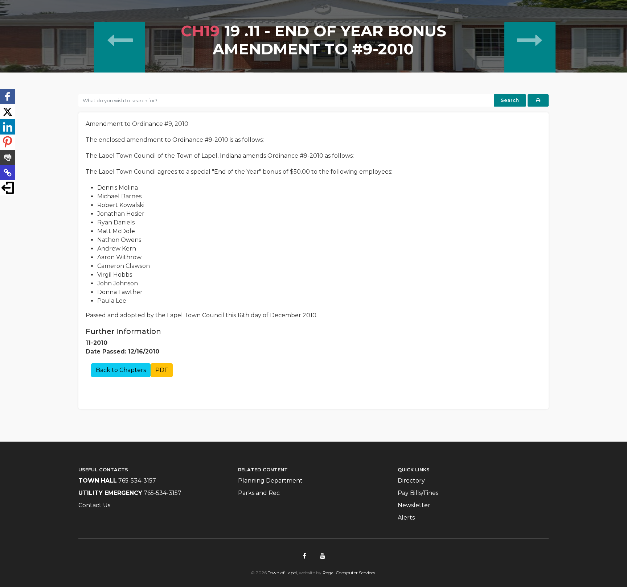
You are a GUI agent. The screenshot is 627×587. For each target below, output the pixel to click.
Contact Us (94, 505)
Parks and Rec (259, 492)
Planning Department (270, 480)
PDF (161, 370)
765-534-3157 (137, 480)
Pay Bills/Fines (418, 492)
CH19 (200, 30)
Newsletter (414, 505)
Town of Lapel (282, 572)
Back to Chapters (121, 370)
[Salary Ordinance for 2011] (530, 56)
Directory (411, 480)
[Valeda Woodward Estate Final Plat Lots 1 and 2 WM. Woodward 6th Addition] (119, 56)
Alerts (406, 517)
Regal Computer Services (349, 572)
